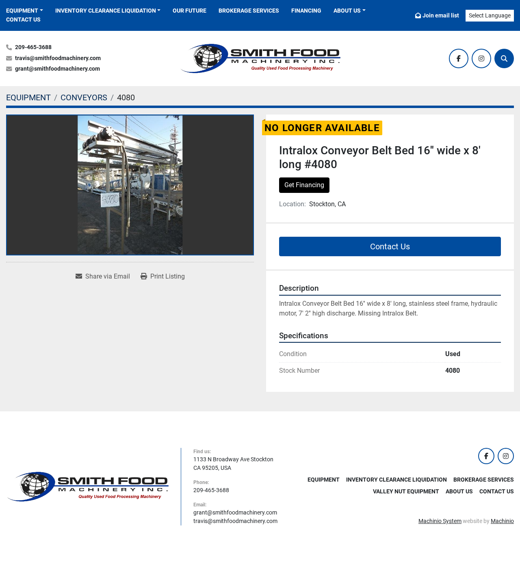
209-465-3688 (33, 47)
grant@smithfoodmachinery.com (57, 68)
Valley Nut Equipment (406, 491)
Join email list (440, 15)
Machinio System (440, 521)
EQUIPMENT (22, 10)
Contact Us (23, 19)
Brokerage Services (249, 10)
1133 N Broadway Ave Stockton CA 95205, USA (233, 463)
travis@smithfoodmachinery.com (58, 58)
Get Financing (304, 185)
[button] (24, 10)
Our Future (189, 10)
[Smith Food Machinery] (87, 486)
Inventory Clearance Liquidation (105, 10)
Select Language (490, 15)
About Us (347, 10)
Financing (306, 10)
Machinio (502, 521)
